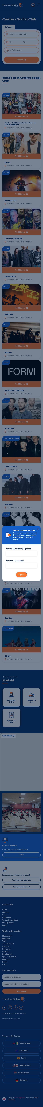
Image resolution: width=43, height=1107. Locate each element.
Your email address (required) (18, 549)
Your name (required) (15, 561)
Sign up (21, 575)
